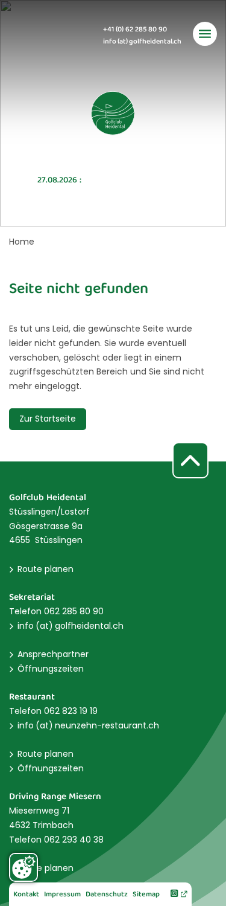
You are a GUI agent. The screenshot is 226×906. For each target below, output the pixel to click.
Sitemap (146, 894)
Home (21, 242)
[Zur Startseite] (113, 113)
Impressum (62, 894)
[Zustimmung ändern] (23, 867)
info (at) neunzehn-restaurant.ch (88, 725)
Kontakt (26, 894)
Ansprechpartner (53, 654)
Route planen (45, 569)
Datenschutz (107, 894)
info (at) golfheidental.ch (142, 42)
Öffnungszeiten (50, 669)
